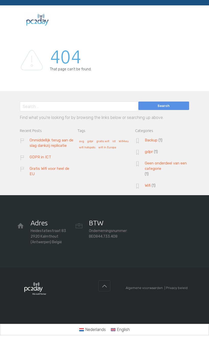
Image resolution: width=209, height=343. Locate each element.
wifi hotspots (87, 147)
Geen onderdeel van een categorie (166, 166)
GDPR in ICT (40, 157)
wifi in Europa (107, 147)
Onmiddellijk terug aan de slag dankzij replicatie (51, 143)
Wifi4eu (124, 141)
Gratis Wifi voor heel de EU (49, 171)
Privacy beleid (177, 288)
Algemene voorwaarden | (146, 288)
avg (81, 141)
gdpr (90, 141)
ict (114, 141)
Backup (151, 140)
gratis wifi (102, 141)
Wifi (148, 185)
